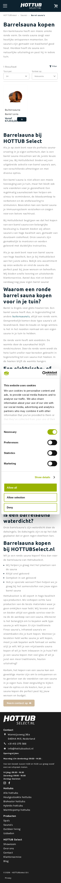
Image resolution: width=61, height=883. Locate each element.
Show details (42, 477)
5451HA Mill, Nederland (21, 738)
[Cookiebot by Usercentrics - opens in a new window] (43, 373)
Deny (10, 507)
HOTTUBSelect (10, 15)
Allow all (12, 487)
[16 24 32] (16, 76)
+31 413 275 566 (17, 743)
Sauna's (24, 15)
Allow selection (16, 497)
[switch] (52, 442)
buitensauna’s (21, 316)
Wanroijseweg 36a (19, 734)
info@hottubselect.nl (20, 748)
